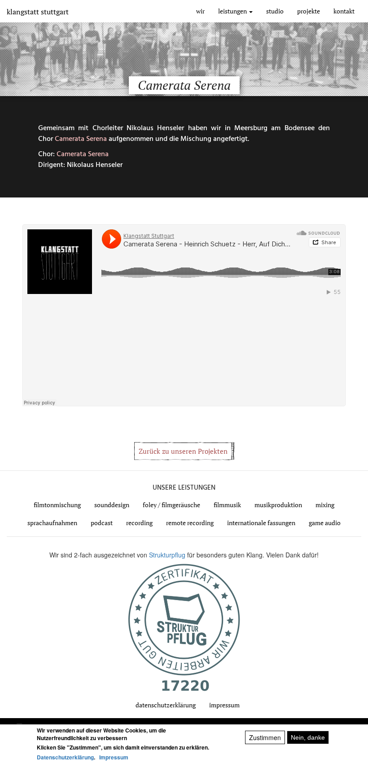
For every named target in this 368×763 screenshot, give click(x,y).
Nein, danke (308, 737)
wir (200, 11)
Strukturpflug (168, 554)
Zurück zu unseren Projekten (183, 451)
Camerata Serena (81, 139)
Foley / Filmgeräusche (171, 504)
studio (275, 11)
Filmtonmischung (57, 504)
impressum (224, 705)
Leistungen (233, 11)
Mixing (324, 504)
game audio (325, 522)
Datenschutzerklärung (65, 757)
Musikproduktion (278, 504)
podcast (102, 522)
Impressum (113, 757)
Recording (139, 522)
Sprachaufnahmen (52, 522)
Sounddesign (111, 504)
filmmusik (227, 504)
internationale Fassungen (261, 522)
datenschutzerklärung (166, 705)
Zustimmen (265, 737)
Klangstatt (38, 12)
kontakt (344, 11)
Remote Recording (190, 522)
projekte (308, 11)
